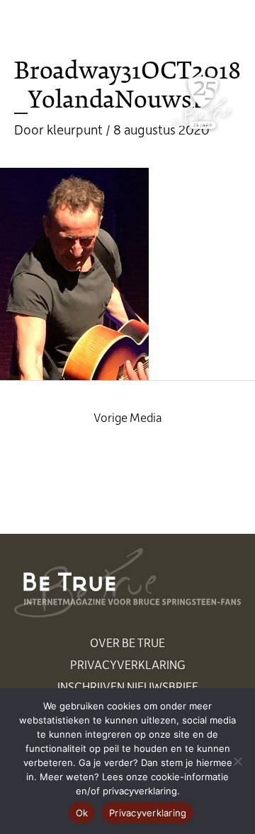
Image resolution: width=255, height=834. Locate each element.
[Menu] (224, 26)
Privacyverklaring (128, 664)
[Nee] (237, 761)
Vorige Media (128, 417)
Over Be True (127, 642)
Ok (82, 812)
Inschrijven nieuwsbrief (127, 686)
